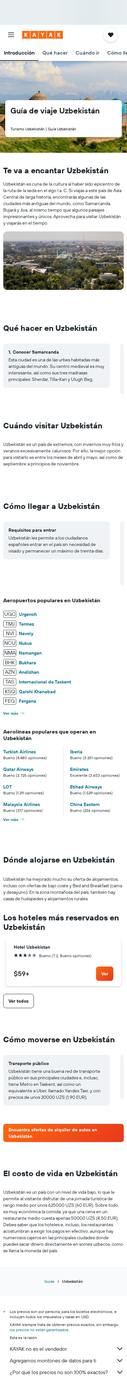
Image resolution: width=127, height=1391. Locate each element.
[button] (11, 35)
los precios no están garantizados (39, 1329)
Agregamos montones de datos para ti (53, 1360)
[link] (104, 974)
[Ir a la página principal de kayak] (42, 35)
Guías (49, 1281)
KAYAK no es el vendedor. (38, 1349)
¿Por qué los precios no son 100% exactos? (59, 1372)
